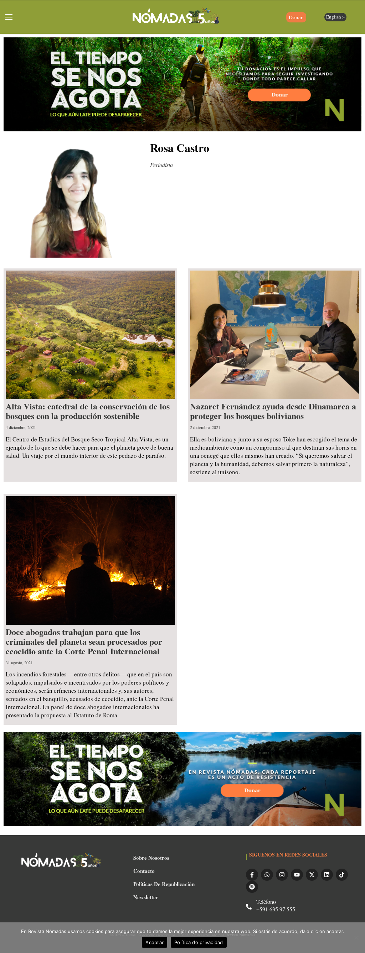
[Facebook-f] (252, 875)
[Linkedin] (327, 875)
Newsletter (145, 897)
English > (335, 17)
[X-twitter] (312, 875)
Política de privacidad (198, 942)
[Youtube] (297, 875)
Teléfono (266, 901)
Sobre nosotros (151, 858)
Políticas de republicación (164, 884)
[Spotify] (252, 887)
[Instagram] (282, 875)
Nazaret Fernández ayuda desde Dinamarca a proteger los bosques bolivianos (273, 411)
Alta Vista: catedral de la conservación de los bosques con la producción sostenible (88, 411)
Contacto (144, 871)
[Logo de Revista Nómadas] (176, 17)
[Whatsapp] (267, 875)
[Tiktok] (342, 875)
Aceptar (154, 942)
